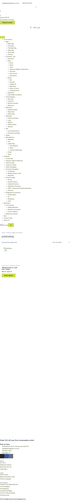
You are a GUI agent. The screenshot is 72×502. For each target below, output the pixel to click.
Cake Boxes (13, 75)
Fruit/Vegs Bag (12, 48)
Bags (7, 41)
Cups (9, 120)
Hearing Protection (13, 184)
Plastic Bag (11, 52)
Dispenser (11, 139)
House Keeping (10, 97)
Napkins (10, 122)
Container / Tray (10, 56)
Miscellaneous (10, 137)
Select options (8, 275)
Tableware (9, 116)
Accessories (9, 158)
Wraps (8, 135)
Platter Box (9, 107)
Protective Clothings (14, 133)
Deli (11, 80)
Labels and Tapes (11, 165)
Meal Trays (13, 86)
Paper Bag (11, 50)
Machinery (7, 203)
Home (3, 232)
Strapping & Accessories (13, 192)
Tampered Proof (14, 90)
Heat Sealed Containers (15, 95)
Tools (9, 201)
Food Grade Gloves (13, 131)
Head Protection (12, 182)
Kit (8, 197)
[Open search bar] (36, 7)
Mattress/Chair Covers (14, 173)
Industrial (6, 156)
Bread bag (11, 44)
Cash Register (14, 146)
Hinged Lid (13, 84)
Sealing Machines (13, 207)
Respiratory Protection (14, 186)
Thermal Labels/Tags (16, 150)
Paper (9, 61)
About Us (6, 220)
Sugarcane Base (12, 109)
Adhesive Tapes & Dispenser (14, 160)
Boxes (11, 63)
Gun (9, 141)
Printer (10, 152)
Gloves (10, 180)
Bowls (11, 65)
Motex (11, 148)
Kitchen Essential (13, 103)
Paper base (11, 112)
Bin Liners (11, 99)
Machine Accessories (14, 209)
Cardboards (11, 171)
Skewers (10, 126)
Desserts (12, 82)
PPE (7, 129)
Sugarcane (11, 92)
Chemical (10, 101)
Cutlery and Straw (13, 118)
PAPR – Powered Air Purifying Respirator (19, 188)
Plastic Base (11, 114)
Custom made (8, 218)
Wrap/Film (11, 175)
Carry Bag (11, 46)
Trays (11, 67)
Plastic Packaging (11, 167)
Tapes (9, 154)
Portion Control (14, 88)
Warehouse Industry (12, 214)
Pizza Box (12, 71)
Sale (5, 216)
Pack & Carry (13, 73)
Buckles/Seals (12, 194)
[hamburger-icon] (2, 37)
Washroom (11, 105)
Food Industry (8, 39)
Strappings (11, 199)
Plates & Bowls (12, 124)
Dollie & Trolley (10, 163)
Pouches (10, 54)
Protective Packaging (12, 169)
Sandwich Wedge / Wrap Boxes (19, 69)
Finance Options (13, 211)
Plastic (10, 78)
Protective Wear (10, 177)
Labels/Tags (11, 143)
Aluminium (11, 58)
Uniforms (10, 190)
